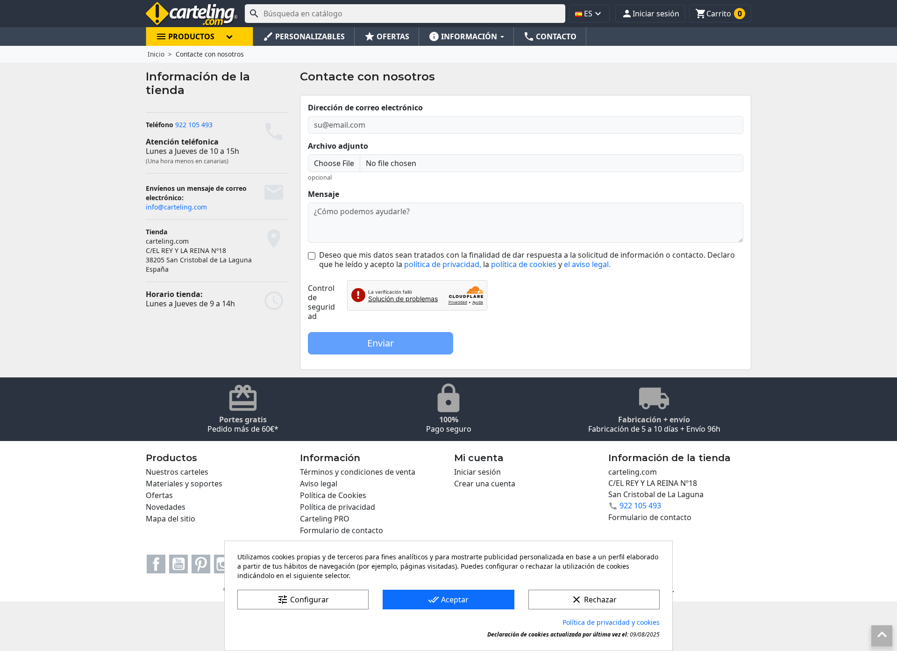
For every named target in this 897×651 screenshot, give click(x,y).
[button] (650, 13)
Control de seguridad (321, 302)
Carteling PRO (324, 519)
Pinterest (201, 564)
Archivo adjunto (338, 146)
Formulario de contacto (341, 530)
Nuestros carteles (177, 472)
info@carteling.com (176, 207)
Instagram (223, 564)
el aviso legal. (587, 264)
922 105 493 (194, 124)
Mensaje (323, 194)
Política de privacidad (337, 507)
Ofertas (159, 495)
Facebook (156, 564)
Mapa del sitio (170, 519)
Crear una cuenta (484, 483)
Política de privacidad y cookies (611, 622)
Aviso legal (318, 483)
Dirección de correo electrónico (365, 107)
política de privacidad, (442, 264)
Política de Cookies (333, 495)
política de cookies (523, 264)
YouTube (178, 564)
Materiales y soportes (184, 483)
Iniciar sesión (477, 472)
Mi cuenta (479, 457)
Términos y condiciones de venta (357, 472)
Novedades (165, 507)
